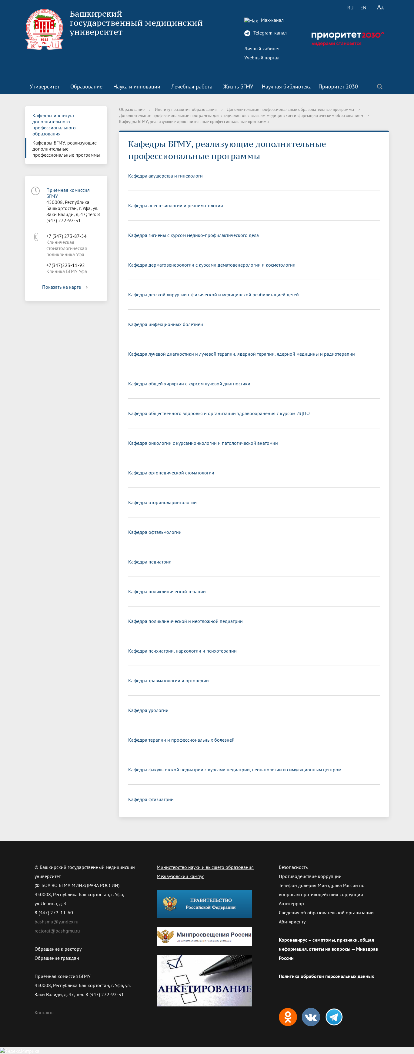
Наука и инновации (136, 86)
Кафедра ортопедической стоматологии (171, 473)
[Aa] (380, 7)
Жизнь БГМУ (238, 86)
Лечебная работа (191, 86)
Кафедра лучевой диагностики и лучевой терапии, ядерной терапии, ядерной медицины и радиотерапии (241, 354)
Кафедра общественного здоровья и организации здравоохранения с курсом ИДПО (219, 413)
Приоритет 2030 (338, 86)
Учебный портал (261, 58)
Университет (44, 86)
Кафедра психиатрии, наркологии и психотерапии (182, 651)
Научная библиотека (287, 86)
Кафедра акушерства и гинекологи (165, 176)
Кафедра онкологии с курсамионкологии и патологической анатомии (203, 443)
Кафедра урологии (148, 710)
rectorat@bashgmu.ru (57, 931)
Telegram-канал (269, 33)
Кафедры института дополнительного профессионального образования (54, 124)
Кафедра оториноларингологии (162, 502)
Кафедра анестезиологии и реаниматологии (175, 205)
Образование (86, 86)
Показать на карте (61, 287)
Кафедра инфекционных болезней (165, 324)
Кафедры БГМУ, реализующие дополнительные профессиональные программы (66, 149)
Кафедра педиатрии (150, 562)
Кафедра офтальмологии (155, 532)
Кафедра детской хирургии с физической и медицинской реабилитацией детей (213, 294)
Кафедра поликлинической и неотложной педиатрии (185, 621)
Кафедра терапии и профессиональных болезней (181, 740)
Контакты (45, 1012)
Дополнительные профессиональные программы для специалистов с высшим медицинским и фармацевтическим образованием (241, 115)
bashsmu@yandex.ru (56, 922)
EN (363, 8)
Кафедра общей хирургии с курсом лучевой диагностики (189, 384)
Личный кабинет (262, 48)
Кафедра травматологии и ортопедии (168, 680)
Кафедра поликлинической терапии (167, 591)
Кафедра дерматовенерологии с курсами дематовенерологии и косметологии (211, 265)
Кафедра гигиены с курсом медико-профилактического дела (193, 235)
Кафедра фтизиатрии (151, 799)
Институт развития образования (186, 109)
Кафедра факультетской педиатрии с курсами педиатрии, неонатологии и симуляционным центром (234, 769)
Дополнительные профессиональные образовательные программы (290, 109)
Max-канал (272, 20)
